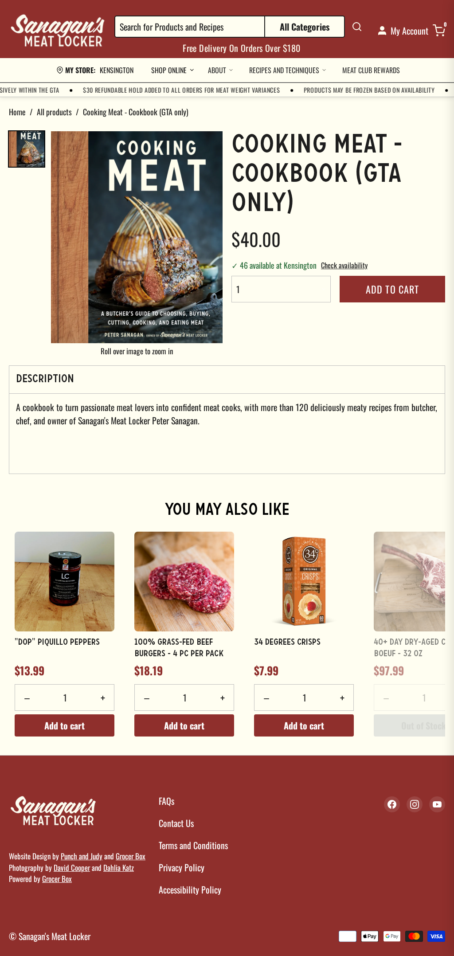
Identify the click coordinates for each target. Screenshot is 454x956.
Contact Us (176, 823)
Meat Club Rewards (371, 70)
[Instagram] (415, 804)
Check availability (344, 265)
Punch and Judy (81, 856)
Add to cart (392, 289)
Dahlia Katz (118, 867)
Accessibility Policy (190, 889)
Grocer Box (130, 856)
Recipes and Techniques (284, 70)
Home (17, 112)
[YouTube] (437, 804)
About (217, 70)
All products (54, 112)
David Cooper (72, 867)
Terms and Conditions (193, 845)
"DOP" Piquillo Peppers (57, 642)
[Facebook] (392, 804)
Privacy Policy (181, 867)
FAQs (166, 800)
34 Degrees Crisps (287, 642)
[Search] (357, 27)
